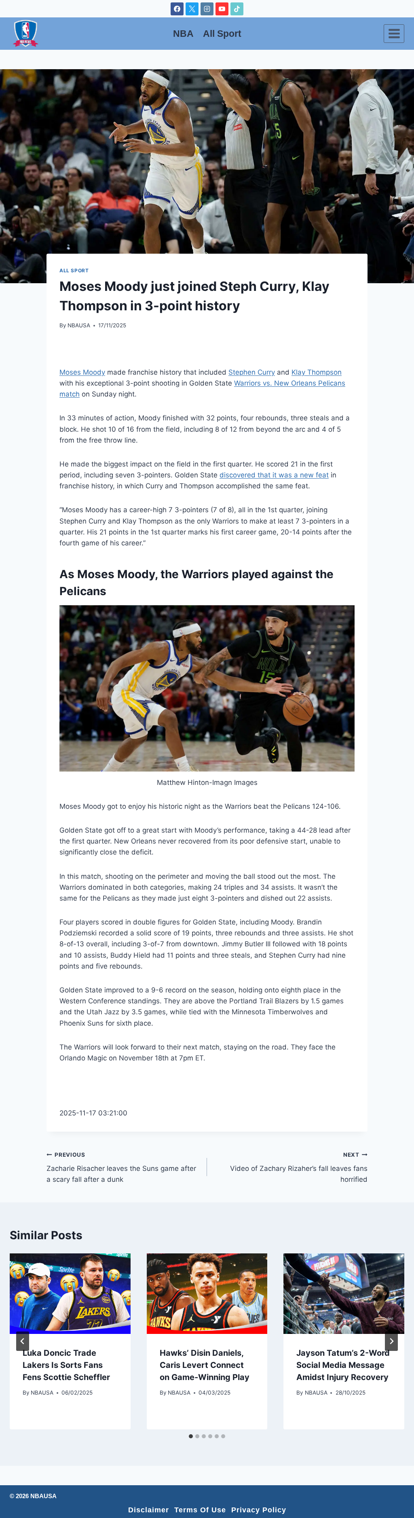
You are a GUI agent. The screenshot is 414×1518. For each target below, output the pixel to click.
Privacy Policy (258, 1510)
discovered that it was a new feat (274, 475)
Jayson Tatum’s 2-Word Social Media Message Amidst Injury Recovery (343, 1365)
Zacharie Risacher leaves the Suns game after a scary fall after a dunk (121, 1167)
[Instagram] (207, 8)
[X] (192, 8)
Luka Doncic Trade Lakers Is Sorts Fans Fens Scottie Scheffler (66, 1365)
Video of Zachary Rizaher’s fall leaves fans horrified (299, 1167)
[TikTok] (236, 8)
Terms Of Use (200, 1510)
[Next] (391, 1341)
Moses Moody (82, 372)
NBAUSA (79, 325)
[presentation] (70, 1293)
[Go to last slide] (22, 1341)
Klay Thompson (316, 372)
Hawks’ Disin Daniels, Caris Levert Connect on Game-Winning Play (204, 1365)
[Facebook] (177, 8)
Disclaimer (148, 1510)
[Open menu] (394, 33)
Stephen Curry (251, 372)
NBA (183, 33)
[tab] (191, 1436)
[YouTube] (221, 8)
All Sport (222, 33)
